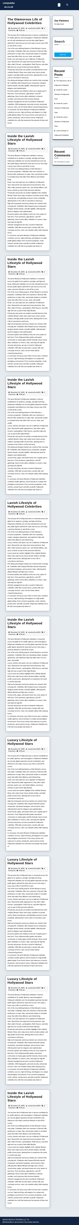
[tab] (59, 5)
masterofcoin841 (34, 28)
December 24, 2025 (17, 28)
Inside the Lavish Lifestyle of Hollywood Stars (25, 139)
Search (59, 41)
